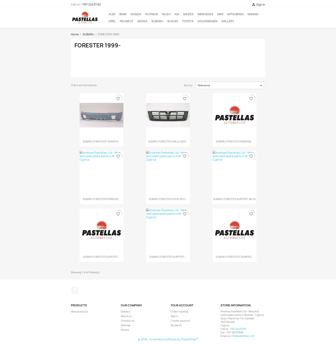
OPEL (112, 21)
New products (79, 311)
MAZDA (188, 14)
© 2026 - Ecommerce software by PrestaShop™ (168, 339)
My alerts (176, 325)
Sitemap (126, 325)
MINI (220, 14)
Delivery (125, 311)
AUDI (111, 14)
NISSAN (253, 14)
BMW (123, 14)
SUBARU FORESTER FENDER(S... (234, 141)
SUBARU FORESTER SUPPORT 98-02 (234, 199)
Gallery (228, 21)
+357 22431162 (91, 4)
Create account (180, 320)
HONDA (136, 14)
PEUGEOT (126, 21)
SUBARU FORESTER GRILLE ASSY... (168, 141)
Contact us (127, 320)
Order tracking (179, 311)
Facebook (74, 290)
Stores (125, 329)
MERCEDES (205, 14)
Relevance (230, 85)
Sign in (174, 316)
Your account (182, 305)
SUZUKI (172, 21)
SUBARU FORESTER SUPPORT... (101, 256)
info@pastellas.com (243, 336)
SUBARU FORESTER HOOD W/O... (168, 199)
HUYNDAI (151, 14)
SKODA (142, 21)
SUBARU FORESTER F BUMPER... (101, 141)
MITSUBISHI (235, 14)
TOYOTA (188, 21)
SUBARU (157, 21)
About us (126, 316)
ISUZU (166, 14)
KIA (177, 14)
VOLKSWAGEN (208, 21)
